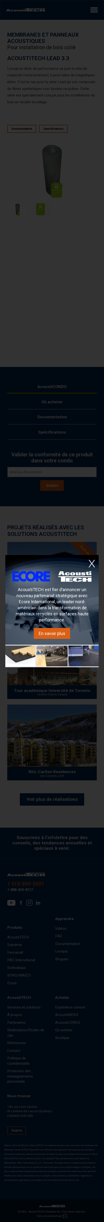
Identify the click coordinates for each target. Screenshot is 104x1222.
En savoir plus (52, 633)
